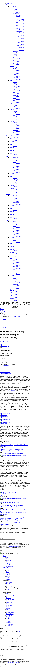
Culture (15, 74)
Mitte (7, 606)
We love (8, 569)
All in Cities (9, 3)
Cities (4, 2)
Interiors (15, 83)
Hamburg (8, 156)
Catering (15, 127)
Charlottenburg (10, 595)
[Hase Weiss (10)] (5, 422)
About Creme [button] (6, 573)
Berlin (8, 5)
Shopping (12, 80)
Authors (8, 577)
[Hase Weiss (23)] (5, 346)
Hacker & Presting (10, 390)
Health (14, 115)
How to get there (5, 365)
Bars (14, 57)
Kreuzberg (9, 602)
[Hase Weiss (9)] (4, 420)
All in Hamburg (14, 157)
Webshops (9, 570)
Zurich (8, 255)
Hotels (14, 69)
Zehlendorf (9, 625)
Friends (8, 585)
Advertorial (3, 344)
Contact (8, 576)
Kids (14, 101)
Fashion (15, 89)
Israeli (17, 37)
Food (11, 7)
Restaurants (16, 13)
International (9, 566)
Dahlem (8, 596)
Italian (17, 22)
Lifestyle (5, 567)
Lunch (14, 60)
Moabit (8, 608)
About (8, 575)
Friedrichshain (10, 599)
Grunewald (9, 601)
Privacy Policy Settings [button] (12, 588)
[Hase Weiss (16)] (5, 419)
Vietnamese (19, 31)
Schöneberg (9, 615)
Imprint (8, 589)
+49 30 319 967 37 (5, 372)
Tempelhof (9, 618)
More (17, 48)
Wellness (12, 109)
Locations (15, 130)
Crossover (18, 45)
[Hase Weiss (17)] (5, 418)
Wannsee (8, 622)
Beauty (14, 98)
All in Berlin (13, 6)
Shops (14, 106)
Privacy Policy (10, 586)
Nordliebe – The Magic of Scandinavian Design (12, 449)
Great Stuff (15, 95)
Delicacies (15, 92)
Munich (8, 194)
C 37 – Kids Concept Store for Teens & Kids (11, 453)
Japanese (18, 28)
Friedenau (8, 598)
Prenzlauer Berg (10, 612)
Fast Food (15, 54)
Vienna (8, 220)
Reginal (18, 42)
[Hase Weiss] (3, 415)
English (2, 310)
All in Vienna (13, 221)
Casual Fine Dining (21, 19)
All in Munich (13, 195)
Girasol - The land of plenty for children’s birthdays (13, 458)
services (12, 121)
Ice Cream (15, 63)
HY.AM (19, 631)
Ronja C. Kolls (4, 341)
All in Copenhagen (14, 137)
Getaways (15, 77)
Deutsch (2, 309)
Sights (14, 71)
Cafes (14, 10)
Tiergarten (9, 619)
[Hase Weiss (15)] (5, 413)
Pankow (8, 611)
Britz (7, 593)
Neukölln (8, 609)
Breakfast (15, 51)
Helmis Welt (16, 287)
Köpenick (8, 603)
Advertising (9, 582)
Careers (8, 583)
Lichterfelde (9, 605)
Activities (12, 66)
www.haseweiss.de (6, 373)
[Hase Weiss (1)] (4, 423)
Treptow (8, 621)
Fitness (14, 112)
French (18, 39)
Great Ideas (16, 133)
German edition (16, 316)
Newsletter (9, 579)
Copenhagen (9, 135)
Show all (15, 9)
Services (12, 153)
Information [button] (6, 580)
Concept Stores (16, 86)
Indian (17, 25)
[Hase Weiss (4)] (4, 416)
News (7, 572)
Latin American (20, 34)
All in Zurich (13, 256)
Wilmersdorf (9, 624)
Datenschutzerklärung (13, 546)
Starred (18, 16)
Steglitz (8, 617)
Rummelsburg (10, 614)
